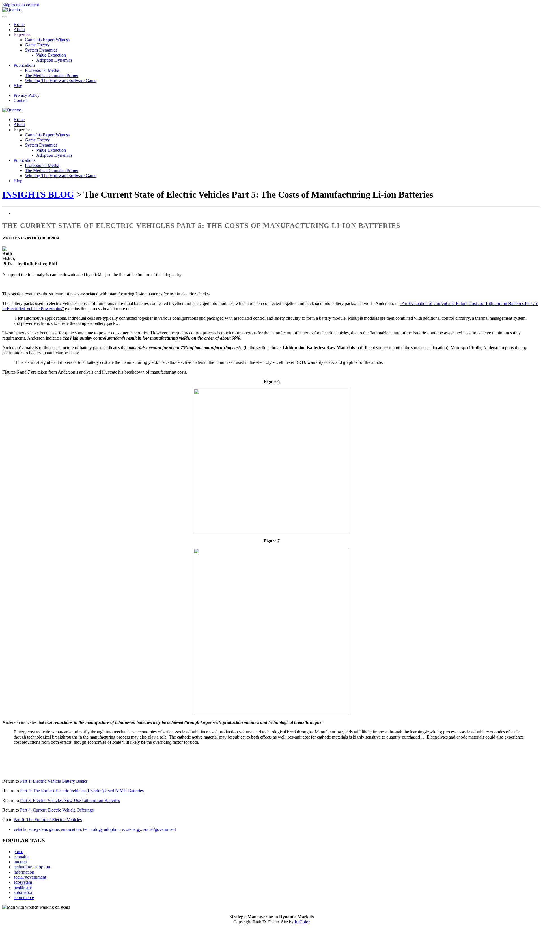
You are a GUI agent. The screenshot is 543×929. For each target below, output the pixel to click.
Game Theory (37, 44)
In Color (302, 921)
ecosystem (38, 829)
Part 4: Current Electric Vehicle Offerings (57, 810)
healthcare (23, 887)
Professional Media (42, 70)
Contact (20, 100)
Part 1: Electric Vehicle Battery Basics (54, 781)
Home (19, 24)
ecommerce (24, 897)
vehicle (20, 829)
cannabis (21, 856)
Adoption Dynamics (54, 60)
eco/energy (131, 829)
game (54, 829)
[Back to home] (12, 9)
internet (20, 861)
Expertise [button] (22, 129)
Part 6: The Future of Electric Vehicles (48, 819)
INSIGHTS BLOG (38, 194)
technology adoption (101, 829)
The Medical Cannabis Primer (51, 75)
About (19, 29)
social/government (159, 829)
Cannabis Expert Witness (47, 39)
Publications (24, 65)
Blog (18, 85)
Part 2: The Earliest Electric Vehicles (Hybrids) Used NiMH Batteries (82, 790)
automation (71, 829)
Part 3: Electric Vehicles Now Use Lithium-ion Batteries (70, 800)
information (24, 872)
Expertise (22, 34)
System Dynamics (41, 50)
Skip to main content (20, 4)
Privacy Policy (27, 95)
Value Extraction (51, 55)
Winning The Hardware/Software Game (60, 80)
